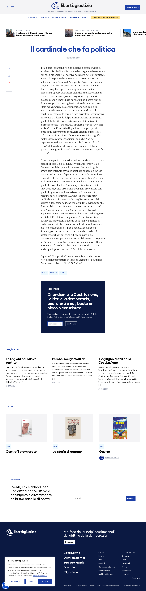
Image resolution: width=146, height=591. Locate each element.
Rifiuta (31, 581)
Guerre (104, 451)
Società (63, 273)
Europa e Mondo (74, 562)
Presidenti (126, 563)
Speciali (73, 17)
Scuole (124, 567)
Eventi (100, 556)
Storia (124, 560)
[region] (30, 571)
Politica (53, 273)
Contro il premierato (21, 451)
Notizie (43, 17)
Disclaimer (67, 585)
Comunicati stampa (106, 567)
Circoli (101, 552)
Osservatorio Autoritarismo (105, 17)
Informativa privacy (80, 585)
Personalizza (16, 581)
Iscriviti (130, 499)
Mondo (44, 273)
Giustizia (69, 567)
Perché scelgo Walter (68, 359)
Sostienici (71, 324)
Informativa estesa (40, 576)
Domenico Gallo (112, 458)
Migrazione (71, 572)
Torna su (135, 578)
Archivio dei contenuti (107, 574)
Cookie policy (95, 585)
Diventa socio (132, 7)
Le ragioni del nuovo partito (21, 361)
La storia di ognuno (67, 451)
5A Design (132, 585)
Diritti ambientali (74, 557)
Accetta (45, 581)
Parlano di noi (104, 571)
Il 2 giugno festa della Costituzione (114, 361)
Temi (84, 17)
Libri (8, 406)
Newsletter (126, 571)
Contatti (125, 574)
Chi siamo (30, 17)
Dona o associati (128, 552)
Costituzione (72, 552)
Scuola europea (59, 17)
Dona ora (69, 542)
